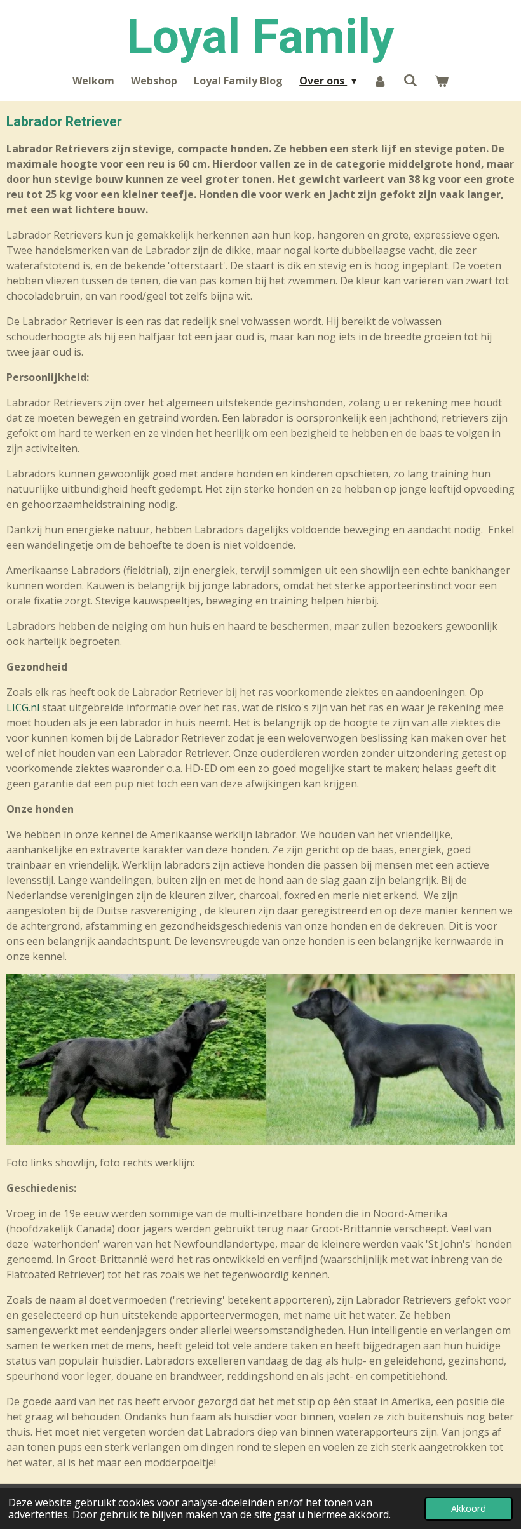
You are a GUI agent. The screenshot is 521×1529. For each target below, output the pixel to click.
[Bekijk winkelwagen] (441, 80)
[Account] (380, 80)
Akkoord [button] (468, 1508)
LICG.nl (22, 707)
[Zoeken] (410, 80)
